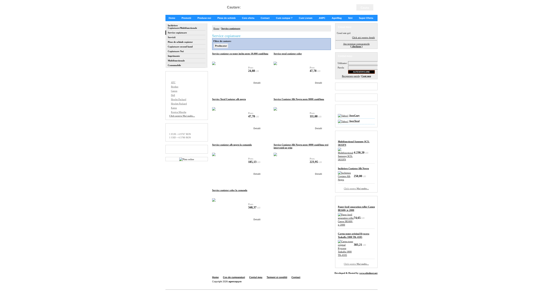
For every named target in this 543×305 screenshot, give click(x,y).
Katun (174, 108)
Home (172, 18)
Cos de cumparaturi (234, 277)
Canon (174, 91)
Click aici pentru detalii (363, 37)
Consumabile (174, 65)
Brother (174, 86)
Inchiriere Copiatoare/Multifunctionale (182, 26)
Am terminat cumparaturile (356, 45)
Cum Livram (305, 18)
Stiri (350, 18)
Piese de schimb (226, 18)
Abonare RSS (351, 97)
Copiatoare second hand (180, 46)
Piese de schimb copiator (180, 42)
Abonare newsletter (355, 86)
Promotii (186, 18)
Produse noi (204, 18)
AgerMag (337, 18)
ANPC (322, 18)
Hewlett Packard (179, 103)
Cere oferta (248, 18)
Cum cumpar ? (284, 18)
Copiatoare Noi (176, 51)
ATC (173, 82)
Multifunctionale (176, 60)
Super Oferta (366, 18)
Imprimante (174, 56)
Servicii (171, 37)
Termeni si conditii (277, 277)
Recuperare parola (351, 76)
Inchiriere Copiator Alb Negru (353, 168)
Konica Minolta (178, 112)
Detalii (256, 83)
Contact (265, 18)
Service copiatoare (177, 32)
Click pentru (356, 188)
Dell (173, 95)
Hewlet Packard (178, 99)
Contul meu (255, 277)
